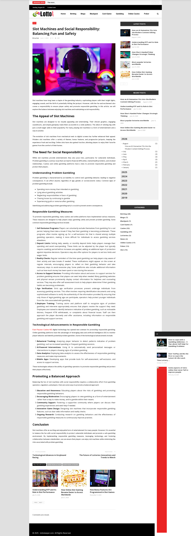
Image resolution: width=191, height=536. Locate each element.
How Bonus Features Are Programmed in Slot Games (102, 491)
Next (40, 502)
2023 (124, 180)
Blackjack (94, 14)
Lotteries (124, 235)
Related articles (39, 465)
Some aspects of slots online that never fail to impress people (178, 370)
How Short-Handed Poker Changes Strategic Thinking (143, 53)
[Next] (125, 84)
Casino (123, 228)
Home (63, 14)
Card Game (107, 14)
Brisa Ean (35, 38)
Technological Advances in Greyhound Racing (49, 456)
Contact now (51, 7)
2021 (124, 189)
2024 (124, 176)
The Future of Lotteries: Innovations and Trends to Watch (97, 456)
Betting (73, 14)
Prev (35, 502)
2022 (124, 184)
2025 (124, 172)
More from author (54, 465)
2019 (124, 197)
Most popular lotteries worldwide (141, 63)
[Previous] (122, 84)
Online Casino (134, 14)
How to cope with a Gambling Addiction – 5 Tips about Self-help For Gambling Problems (178, 343)
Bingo (83, 14)
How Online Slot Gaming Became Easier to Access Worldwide (72, 492)
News (122, 239)
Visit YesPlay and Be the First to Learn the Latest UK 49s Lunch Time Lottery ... (172, 357)
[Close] (157, 334)
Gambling (120, 14)
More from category (70, 465)
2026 (124, 138)
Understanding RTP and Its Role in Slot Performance (44, 491)
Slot (34, 23)
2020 (124, 193)
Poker (146, 14)
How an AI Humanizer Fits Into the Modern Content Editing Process (144, 32)
